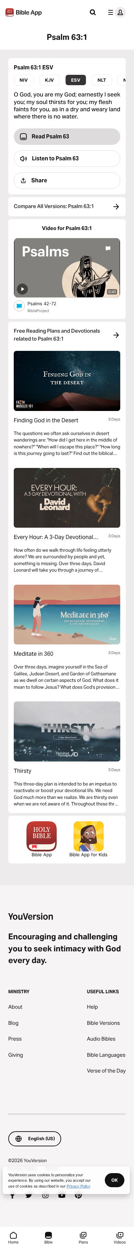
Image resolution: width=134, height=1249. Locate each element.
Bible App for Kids (88, 854)
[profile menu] (115, 12)
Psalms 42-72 (47, 303)
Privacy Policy (78, 1186)
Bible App (42, 854)
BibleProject (38, 310)
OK (114, 1180)
